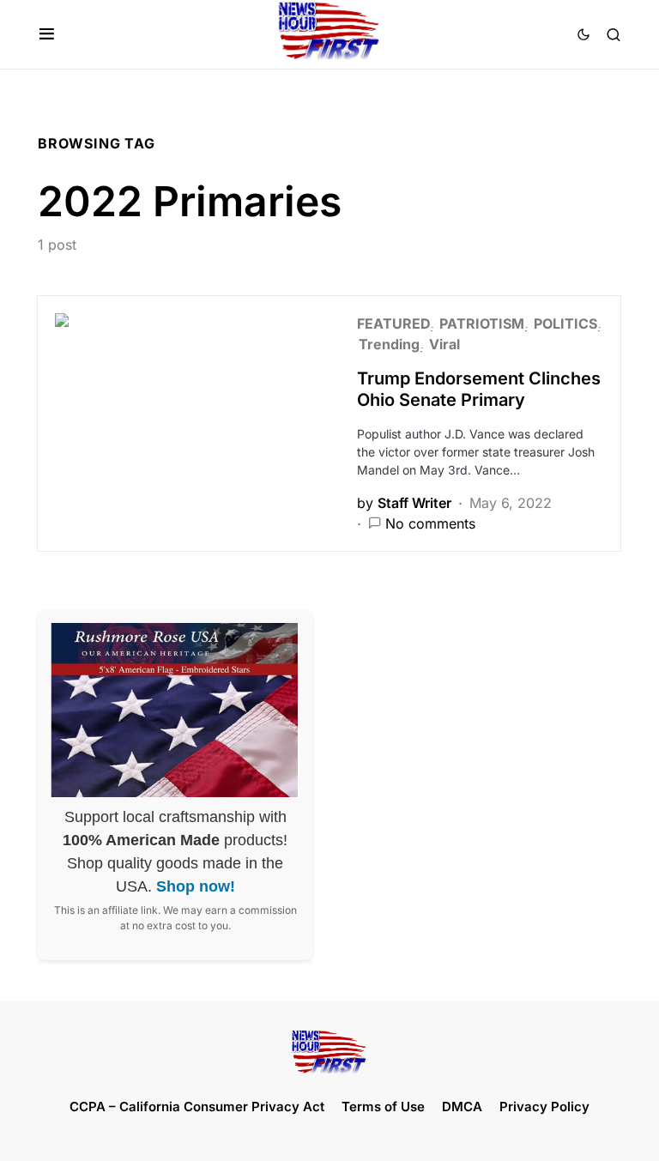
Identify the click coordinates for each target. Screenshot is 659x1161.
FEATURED (393, 323)
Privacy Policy (544, 1106)
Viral (444, 344)
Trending (389, 344)
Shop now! (195, 886)
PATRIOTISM (481, 323)
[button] (47, 34)
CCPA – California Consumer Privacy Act (197, 1106)
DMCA (462, 1106)
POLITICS (565, 323)
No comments (430, 523)
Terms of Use (383, 1106)
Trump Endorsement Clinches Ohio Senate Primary (479, 389)
